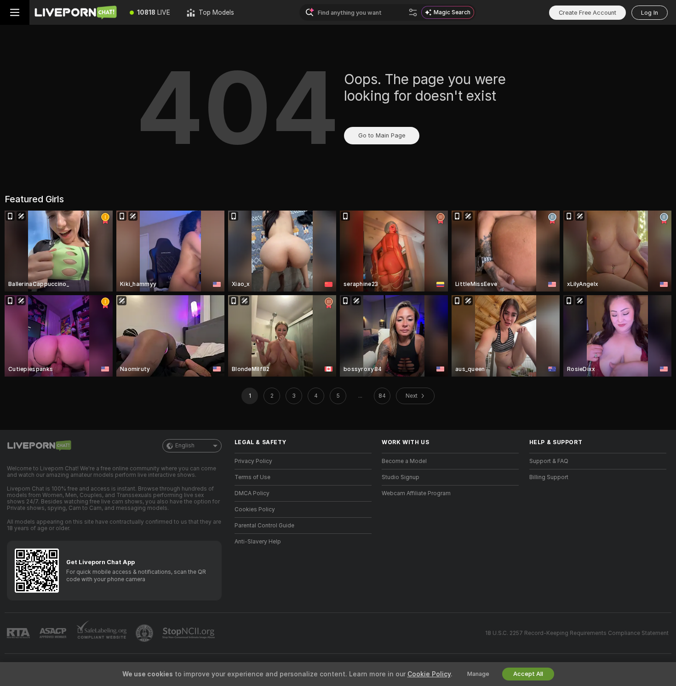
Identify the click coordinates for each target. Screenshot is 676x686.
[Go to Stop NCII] (189, 633)
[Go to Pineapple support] (145, 633)
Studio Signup (400, 477)
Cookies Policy (255, 509)
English (185, 445)
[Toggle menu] (14, 12)
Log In (649, 12)
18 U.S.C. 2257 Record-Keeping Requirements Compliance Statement (577, 633)
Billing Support (548, 477)
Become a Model (404, 461)
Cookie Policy (429, 674)
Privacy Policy (253, 461)
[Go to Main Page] (75, 12)
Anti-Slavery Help (258, 541)
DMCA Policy (252, 493)
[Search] (413, 12)
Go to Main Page (381, 135)
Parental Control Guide (264, 525)
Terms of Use (252, 477)
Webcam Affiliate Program (416, 493)
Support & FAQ (548, 461)
